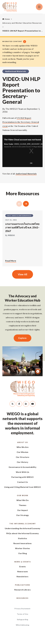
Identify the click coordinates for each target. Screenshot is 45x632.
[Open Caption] (38, 371)
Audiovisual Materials (26, 174)
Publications (22, 585)
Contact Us (22, 482)
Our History (22, 462)
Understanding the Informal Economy (22, 528)
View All (22, 274)
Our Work (22, 495)
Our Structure (22, 457)
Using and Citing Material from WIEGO (22, 487)
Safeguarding (22, 619)
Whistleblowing (22, 625)
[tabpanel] (22, 361)
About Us (22, 442)
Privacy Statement (22, 609)
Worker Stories (22, 548)
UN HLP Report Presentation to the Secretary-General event (20, 122)
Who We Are (23, 447)
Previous (19, 204)
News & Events (22, 562)
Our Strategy (22, 515)
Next (26, 204)
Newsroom (22, 571)
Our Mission (22, 452)
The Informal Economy (22, 524)
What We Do (22, 500)
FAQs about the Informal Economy (22, 533)
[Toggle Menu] (39, 7)
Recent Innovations (22, 543)
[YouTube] (33, 404)
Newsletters (22, 576)
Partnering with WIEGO (22, 477)
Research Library (22, 590)
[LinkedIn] (26, 404)
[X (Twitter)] (12, 404)
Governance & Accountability (22, 467)
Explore (22, 338)
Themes (22, 505)
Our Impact (22, 510)
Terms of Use (22, 614)
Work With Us (22, 472)
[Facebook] (19, 404)
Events (22, 566)
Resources (22, 598)
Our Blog (22, 553)
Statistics (22, 538)
